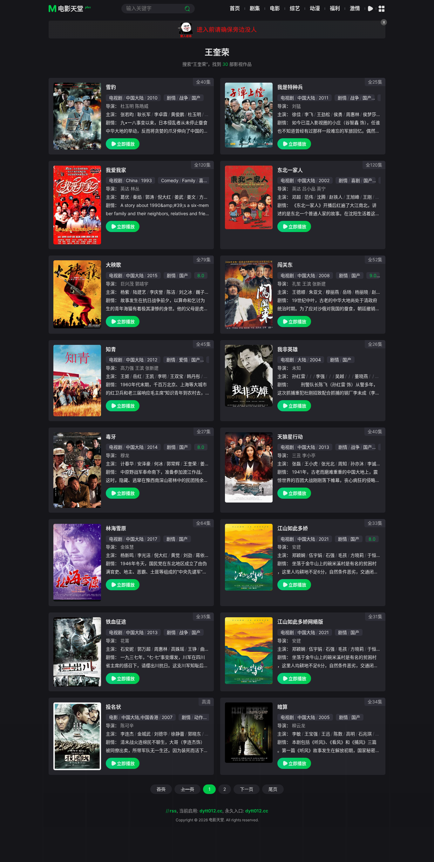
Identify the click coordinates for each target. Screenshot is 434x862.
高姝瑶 (177, 649)
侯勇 (338, 114)
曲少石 (207, 649)
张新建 (319, 283)
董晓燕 (361, 376)
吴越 (339, 376)
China (132, 180)
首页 (235, 8)
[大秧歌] (77, 294)
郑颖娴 (298, 555)
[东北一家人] (249, 197)
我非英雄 (287, 349)
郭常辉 (173, 463)
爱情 (183, 359)
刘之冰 (185, 292)
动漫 (315, 8)
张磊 (296, 463)
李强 (320, 376)
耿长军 (144, 114)
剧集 (255, 8)
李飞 (308, 114)
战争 (183, 97)
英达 (124, 188)
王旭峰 (352, 197)
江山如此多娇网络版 (300, 622)
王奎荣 (190, 463)
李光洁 (144, 555)
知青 (111, 349)
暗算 (282, 707)
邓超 (296, 197)
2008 (324, 275)
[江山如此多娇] (249, 557)
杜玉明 (127, 106)
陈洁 (170, 292)
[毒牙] (77, 470)
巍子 (200, 292)
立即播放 (126, 144)
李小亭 (308, 455)
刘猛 (296, 106)
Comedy (170, 180)
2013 (324, 447)
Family (188, 180)
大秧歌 (113, 265)
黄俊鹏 (177, 114)
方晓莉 (357, 555)
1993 (146, 180)
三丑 (296, 455)
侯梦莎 (369, 114)
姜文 (191, 197)
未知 (296, 368)
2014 (152, 447)
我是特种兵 (290, 87)
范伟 (308, 197)
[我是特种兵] (249, 115)
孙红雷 (298, 376)
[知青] (77, 380)
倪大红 (164, 197)
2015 (152, 275)
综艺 (295, 8)
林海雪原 (116, 528)
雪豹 (111, 87)
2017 (152, 539)
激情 (355, 8)
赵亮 (376, 292)
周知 (342, 463)
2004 (315, 359)
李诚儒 (374, 463)
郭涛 (149, 197)
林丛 (135, 188)
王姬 (124, 376)
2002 (324, 180)
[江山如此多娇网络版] (249, 650)
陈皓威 (141, 106)
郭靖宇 (141, 283)
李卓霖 (160, 114)
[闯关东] (249, 294)
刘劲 (187, 555)
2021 (324, 539)
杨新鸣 (127, 555)
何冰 (158, 463)
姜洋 (204, 463)
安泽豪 (144, 463)
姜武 (178, 197)
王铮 (192, 649)
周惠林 (352, 114)
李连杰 (127, 733)
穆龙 (124, 455)
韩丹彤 (193, 376)
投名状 (113, 707)
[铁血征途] (77, 651)
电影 (275, 8)
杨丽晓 (361, 292)
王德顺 (298, 292)
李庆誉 (156, 292)
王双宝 (176, 376)
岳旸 (346, 292)
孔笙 (296, 283)
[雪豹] (77, 116)
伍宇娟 (315, 555)
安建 (296, 547)
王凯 (149, 376)
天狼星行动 (290, 437)
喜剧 (203, 180)
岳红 (137, 376)
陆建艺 (139, 292)
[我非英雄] (249, 376)
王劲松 (323, 114)
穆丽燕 (332, 292)
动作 (198, 717)
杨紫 (124, 292)
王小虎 (311, 463)
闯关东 (285, 265)
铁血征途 (116, 622)
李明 (162, 376)
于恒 (371, 555)
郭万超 (144, 649)
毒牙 (111, 437)
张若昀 (127, 114)
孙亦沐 (357, 463)
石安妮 (127, 649)
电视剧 (115, 97)
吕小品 (308, 188)
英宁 (321, 188)
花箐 (124, 640)
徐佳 (296, 114)
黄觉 (175, 555)
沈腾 (321, 197)
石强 (330, 555)
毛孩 (342, 555)
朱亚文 (315, 292)
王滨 (306, 283)
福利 (335, 8)
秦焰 (137, 197)
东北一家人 (290, 170)
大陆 (301, 359)
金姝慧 (127, 547)
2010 (152, 97)
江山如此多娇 (292, 528)
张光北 (328, 463)
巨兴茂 (127, 283)
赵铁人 (335, 197)
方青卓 (206, 197)
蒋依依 (202, 555)
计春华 (127, 463)
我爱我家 (116, 170)
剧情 (171, 97)
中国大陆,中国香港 (139, 717)
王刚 (367, 197)
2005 (324, 717)
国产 (196, 97)
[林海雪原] (77, 563)
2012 (152, 359)
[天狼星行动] (249, 467)
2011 (324, 97)
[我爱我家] (77, 205)
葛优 (124, 197)
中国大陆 (135, 97)
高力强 (127, 368)
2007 (167, 717)
